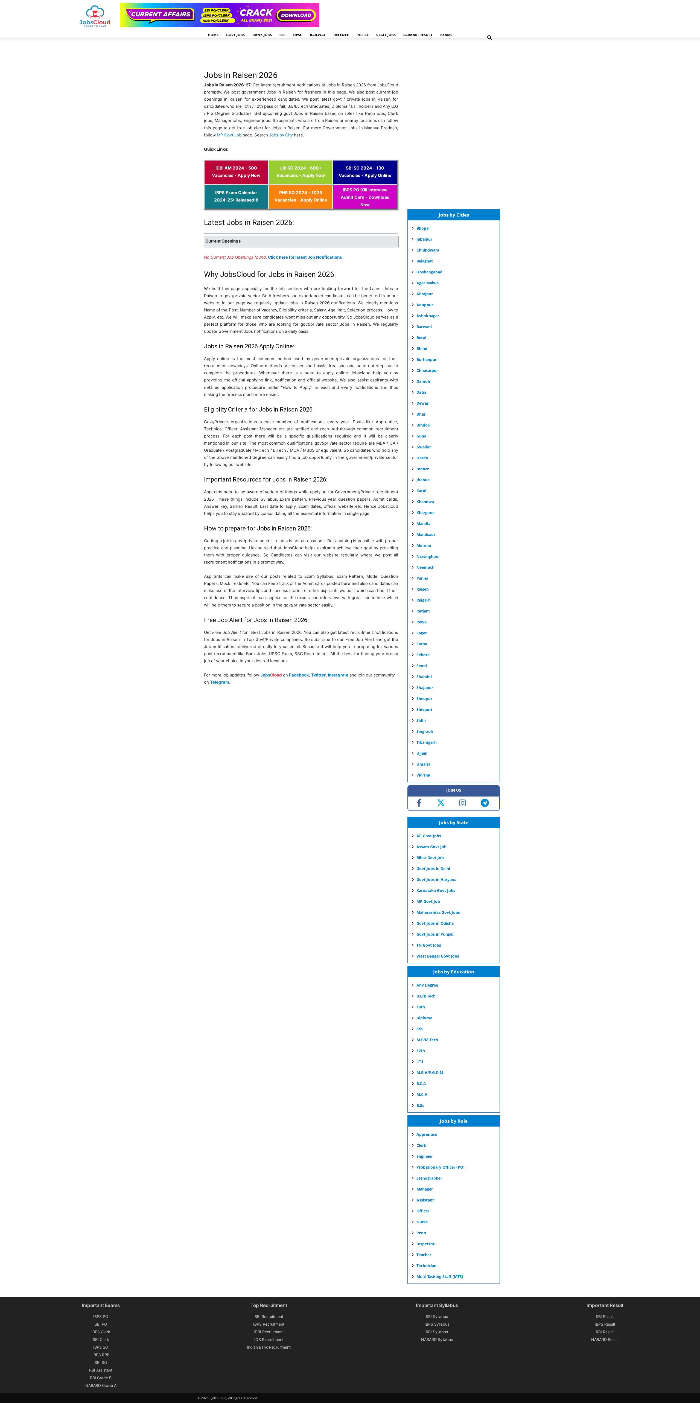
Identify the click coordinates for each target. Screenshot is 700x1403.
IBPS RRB (100, 1354)
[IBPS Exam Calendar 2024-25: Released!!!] (236, 205)
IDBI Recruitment (269, 1331)
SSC (282, 34)
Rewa (421, 622)
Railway (318, 34)
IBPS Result (605, 1324)
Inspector (425, 1243)
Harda (422, 457)
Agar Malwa (427, 282)
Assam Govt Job (431, 846)
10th (420, 1007)
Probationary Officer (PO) (440, 1167)
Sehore (423, 654)
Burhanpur (426, 359)
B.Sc (420, 1105)
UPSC (297, 34)
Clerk (421, 1145)
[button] (489, 38)
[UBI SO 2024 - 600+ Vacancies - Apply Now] (300, 180)
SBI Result (605, 1316)
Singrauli (424, 731)
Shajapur (424, 687)
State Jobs (386, 34)
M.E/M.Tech (427, 1039)
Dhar (420, 414)
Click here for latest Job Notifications (305, 257)
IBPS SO (100, 1347)
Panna (422, 578)
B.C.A (421, 1083)
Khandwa (425, 501)
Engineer (424, 1156)
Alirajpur (424, 293)
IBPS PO (100, 1316)
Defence (341, 34)
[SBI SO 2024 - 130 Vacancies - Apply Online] (365, 180)
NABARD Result (605, 1339)
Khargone (425, 512)
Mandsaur (425, 534)
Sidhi (421, 720)
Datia (421, 392)
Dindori (423, 425)
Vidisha (423, 775)
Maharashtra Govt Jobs (438, 912)
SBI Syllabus (437, 1316)
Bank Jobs (262, 34)
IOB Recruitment (269, 1339)
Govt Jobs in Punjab (435, 934)
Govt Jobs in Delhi (433, 868)
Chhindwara (427, 250)
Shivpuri (424, 709)
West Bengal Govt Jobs (437, 956)
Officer (422, 1211)
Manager (424, 1189)
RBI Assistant (100, 1370)
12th (420, 1050)
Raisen (422, 589)
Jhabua (423, 479)
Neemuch (425, 567)
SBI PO (101, 1324)
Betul (421, 337)
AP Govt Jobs (428, 835)
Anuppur (424, 304)
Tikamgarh (426, 742)
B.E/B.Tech (426, 996)
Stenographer (429, 1178)
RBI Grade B (101, 1377)
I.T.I (419, 1061)
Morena (423, 545)
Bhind (421, 348)
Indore (422, 468)
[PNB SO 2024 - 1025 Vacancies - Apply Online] (300, 205)
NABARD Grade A (100, 1385)
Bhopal (423, 228)
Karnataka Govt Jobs (435, 890)
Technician (426, 1265)
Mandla (423, 523)
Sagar (421, 632)
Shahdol (424, 676)
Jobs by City (281, 135)
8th (419, 1028)
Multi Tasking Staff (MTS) (439, 1276)
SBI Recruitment (269, 1316)
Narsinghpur (428, 556)
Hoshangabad (429, 272)
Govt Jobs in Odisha (435, 923)
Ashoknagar (427, 315)
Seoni (421, 665)
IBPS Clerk (100, 1331)
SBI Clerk (101, 1339)
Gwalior (423, 447)
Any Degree (427, 985)
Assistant (425, 1200)
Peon (421, 1232)
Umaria (423, 764)
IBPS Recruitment (268, 1324)
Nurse (422, 1221)
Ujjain (421, 753)
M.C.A (421, 1094)
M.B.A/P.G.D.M (429, 1072)
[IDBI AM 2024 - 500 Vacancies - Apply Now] (236, 180)
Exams (446, 34)
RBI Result (605, 1331)
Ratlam (423, 611)
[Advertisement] (303, 56)
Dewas (422, 403)
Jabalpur (424, 239)
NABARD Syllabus (437, 1339)
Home (213, 34)
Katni (421, 490)
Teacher (423, 1254)
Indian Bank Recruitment (269, 1347)
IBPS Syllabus (437, 1324)
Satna (421, 643)
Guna (421, 436)
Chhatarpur (427, 370)
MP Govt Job (229, 135)
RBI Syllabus (437, 1331)
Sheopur (424, 698)
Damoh (423, 381)
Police (363, 34)
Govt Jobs (235, 34)
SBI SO (101, 1362)
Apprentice (426, 1134)
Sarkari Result (418, 34)
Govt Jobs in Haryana (436, 879)
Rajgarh (423, 600)
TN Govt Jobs (428, 945)
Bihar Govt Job (430, 857)
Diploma (424, 1017)
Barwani (424, 326)
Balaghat (424, 261)
